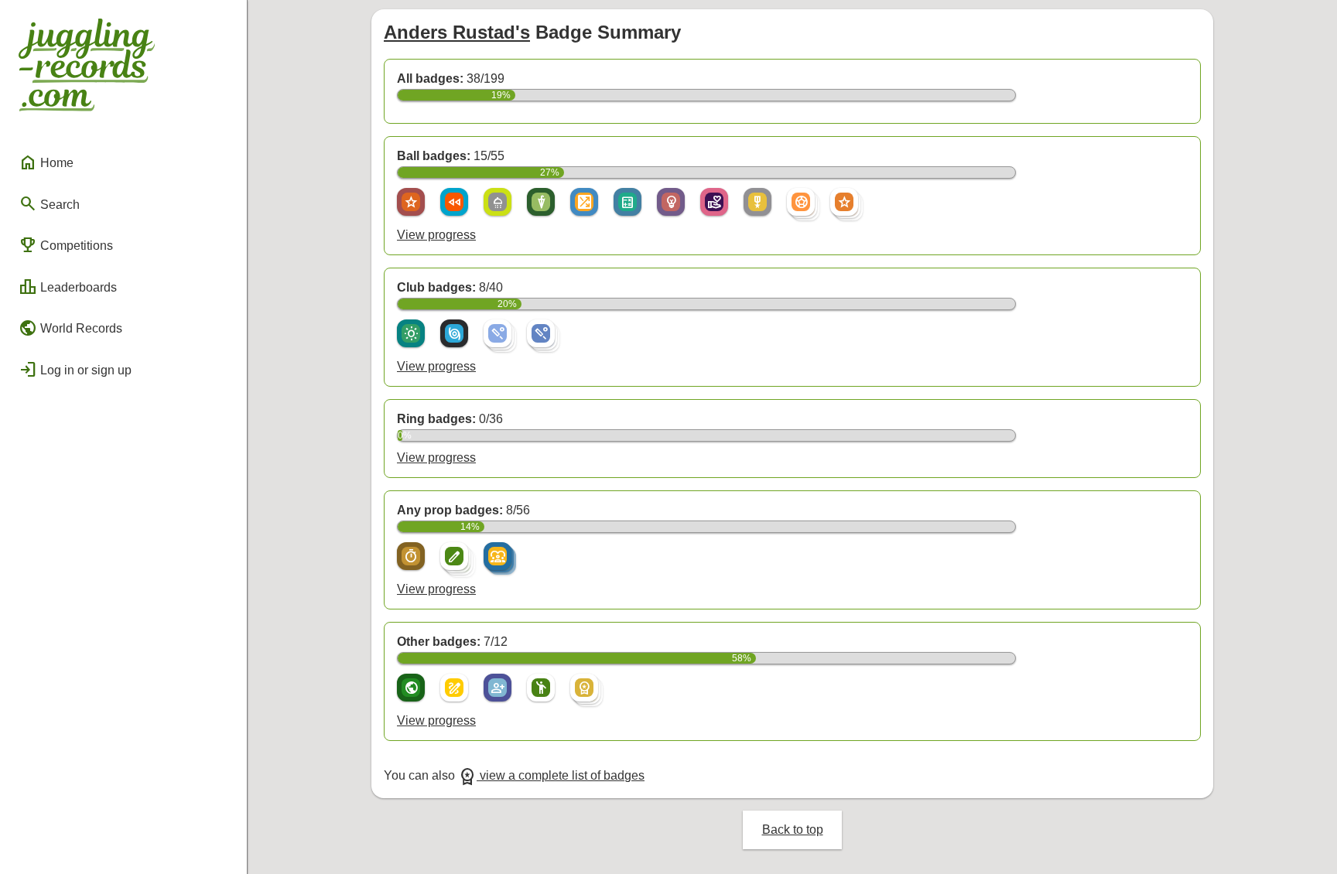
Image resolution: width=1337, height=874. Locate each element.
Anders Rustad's (457, 32)
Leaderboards (68, 287)
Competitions (66, 245)
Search (49, 203)
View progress (436, 234)
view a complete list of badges (551, 775)
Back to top (792, 829)
